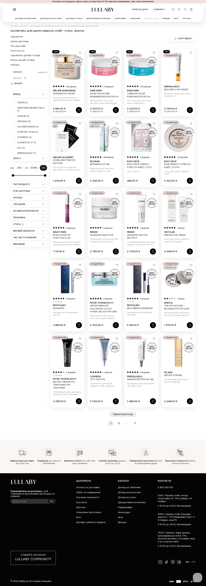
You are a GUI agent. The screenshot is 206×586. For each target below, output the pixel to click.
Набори (15, 65)
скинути (42, 72)
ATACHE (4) (23, 116)
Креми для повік (20, 41)
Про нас (81, 507)
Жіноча (17, 78)
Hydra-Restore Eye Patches (64, 160)
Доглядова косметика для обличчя (47, 26)
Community (159, 9)
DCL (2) (21, 148)
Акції (120, 517)
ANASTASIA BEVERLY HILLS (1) (30, 109)
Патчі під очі (17, 51)
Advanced (59, 307)
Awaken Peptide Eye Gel (140, 378)
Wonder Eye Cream (64, 92)
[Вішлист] (185, 9)
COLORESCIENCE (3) (27, 126)
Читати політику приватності (115, 581)
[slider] (13, 175)
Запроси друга (140, 9)
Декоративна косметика (132, 502)
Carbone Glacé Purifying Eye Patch (138, 93)
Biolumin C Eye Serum (176, 88)
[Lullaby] (103, 9)
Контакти (81, 502)
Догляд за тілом (127, 497)
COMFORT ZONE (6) (27, 132)
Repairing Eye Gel (100, 163)
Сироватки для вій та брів (25, 55)
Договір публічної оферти (91, 522)
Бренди (122, 522)
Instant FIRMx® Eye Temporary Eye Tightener (64, 383)
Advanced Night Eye (101, 233)
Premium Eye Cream (175, 233)
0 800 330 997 (165, 487)
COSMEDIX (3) (24, 137)
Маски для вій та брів (23, 60)
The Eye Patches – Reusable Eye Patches (176, 306)
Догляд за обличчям (129, 487)
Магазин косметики (20, 26)
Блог (78, 517)
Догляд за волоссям (129, 492)
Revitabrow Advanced (140, 307)
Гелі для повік (18, 46)
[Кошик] (191, 9)
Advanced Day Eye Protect (137, 235)
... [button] (127, 423)
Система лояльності (87, 497)
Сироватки (17, 37)
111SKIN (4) (22, 102)
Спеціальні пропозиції (88, 512)
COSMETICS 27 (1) (26, 142)
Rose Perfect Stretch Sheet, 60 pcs (177, 164)
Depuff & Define (173, 374)
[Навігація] (11, 1)
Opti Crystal (97, 378)
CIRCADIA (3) (24, 121)
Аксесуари (124, 512)
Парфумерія (125, 507)
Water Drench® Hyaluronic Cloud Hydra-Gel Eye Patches (103, 307)
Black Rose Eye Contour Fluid (61, 235)
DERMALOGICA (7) (26, 153)
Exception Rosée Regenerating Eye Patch (104, 93)
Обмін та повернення (88, 492)
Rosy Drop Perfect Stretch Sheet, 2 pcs (139, 164)
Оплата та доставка (88, 487)
